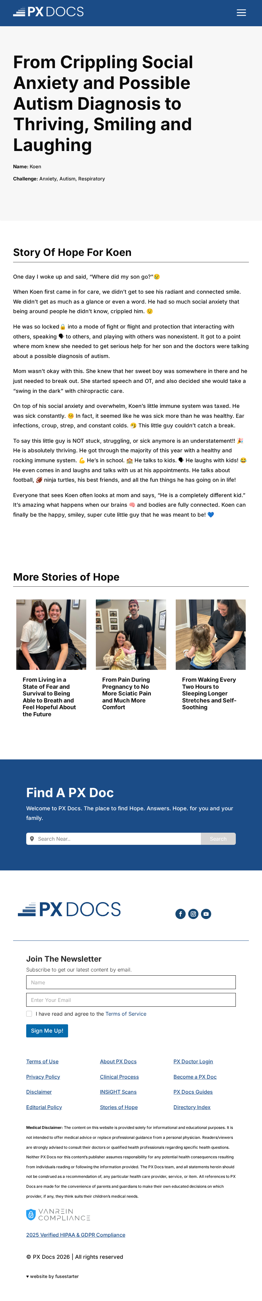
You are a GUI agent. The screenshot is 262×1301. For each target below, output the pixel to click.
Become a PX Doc (195, 1077)
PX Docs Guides (193, 1092)
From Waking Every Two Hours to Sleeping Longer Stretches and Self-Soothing (209, 693)
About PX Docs (118, 1061)
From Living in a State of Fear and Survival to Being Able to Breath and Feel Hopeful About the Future (49, 697)
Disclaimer (39, 1092)
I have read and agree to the (91, 1014)
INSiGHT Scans (118, 1092)
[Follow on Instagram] (193, 914)
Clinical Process (119, 1077)
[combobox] (113, 839)
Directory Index (192, 1107)
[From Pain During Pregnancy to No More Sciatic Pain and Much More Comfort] (131, 634)
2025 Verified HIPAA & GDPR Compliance (75, 1235)
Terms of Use (42, 1061)
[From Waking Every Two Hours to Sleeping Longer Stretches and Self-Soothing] (211, 634)
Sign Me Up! (47, 1030)
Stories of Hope (119, 1107)
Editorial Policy (44, 1107)
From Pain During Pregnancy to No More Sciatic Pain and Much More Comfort (126, 693)
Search (218, 839)
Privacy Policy (43, 1077)
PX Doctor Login (193, 1061)
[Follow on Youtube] (206, 914)
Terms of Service (125, 1014)
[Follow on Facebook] (180, 914)
